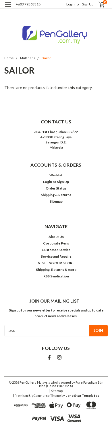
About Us (56, 236)
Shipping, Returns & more (56, 269)
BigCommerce (39, 395)
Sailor (46, 58)
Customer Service (56, 250)
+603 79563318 (28, 4)
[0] (98, 4)
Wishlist (56, 175)
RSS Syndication (56, 276)
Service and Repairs (56, 256)
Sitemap (56, 201)
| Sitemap (56, 391)
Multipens (27, 58)
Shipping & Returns (56, 195)
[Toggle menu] (8, 8)
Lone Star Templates (82, 395)
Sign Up (87, 4)
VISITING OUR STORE (56, 263)
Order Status (56, 188)
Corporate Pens (56, 243)
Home (9, 58)
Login (70, 4)
